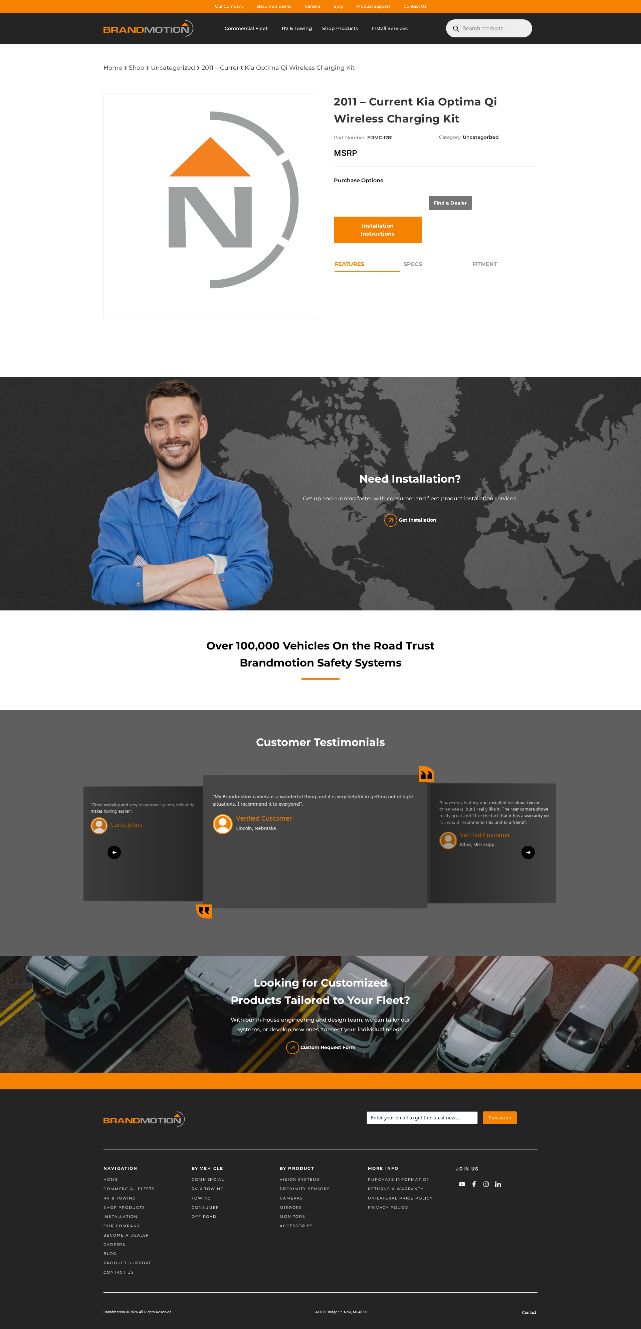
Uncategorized (173, 67)
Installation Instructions (378, 230)
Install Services (390, 28)
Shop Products (340, 28)
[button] (114, 852)
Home (112, 67)
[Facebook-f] (474, 1184)
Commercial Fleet (246, 28)
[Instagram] (486, 1184)
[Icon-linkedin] (498, 1184)
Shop (136, 67)
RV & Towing (297, 28)
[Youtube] (462, 1184)
